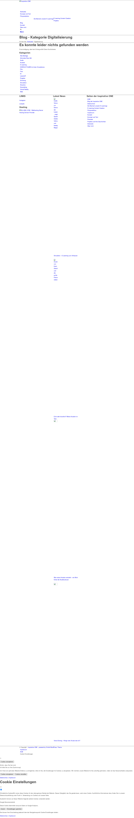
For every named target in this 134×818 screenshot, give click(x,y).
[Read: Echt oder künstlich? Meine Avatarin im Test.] (56, 280)
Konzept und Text (92, 117)
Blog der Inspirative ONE (94, 101)
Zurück (3, 809)
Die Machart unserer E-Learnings (44, 19)
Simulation (23, 83)
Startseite (90, 124)
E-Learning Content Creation (95, 108)
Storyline (22, 85)
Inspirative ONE (32, 747)
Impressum (90, 113)
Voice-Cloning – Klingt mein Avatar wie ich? (67, 741)
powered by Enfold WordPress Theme (50, 747)
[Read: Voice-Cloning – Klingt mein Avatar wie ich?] (56, 585)
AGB (88, 99)
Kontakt (89, 115)
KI (20, 74)
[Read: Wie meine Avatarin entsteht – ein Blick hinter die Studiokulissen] (56, 421)
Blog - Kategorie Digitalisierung (45, 37)
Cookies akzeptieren (7, 762)
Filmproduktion (91, 110)
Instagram (22, 100)
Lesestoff (23, 76)
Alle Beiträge (24, 56)
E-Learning (23, 65)
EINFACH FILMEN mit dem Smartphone (32, 67)
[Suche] (20, 30)
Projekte (22, 78)
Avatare (22, 63)
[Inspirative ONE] (35, 1)
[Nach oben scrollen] (0, 758)
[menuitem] (67, 12)
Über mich (90, 126)
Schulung (23, 80)
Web (21, 92)
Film (21, 69)
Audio (22, 60)
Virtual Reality (24, 89)
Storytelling (23, 87)
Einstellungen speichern (14, 809)
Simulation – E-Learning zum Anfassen (65, 256)
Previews (90, 119)
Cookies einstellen (20, 774)
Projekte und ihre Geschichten (96, 122)
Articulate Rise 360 (26, 58)
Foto (21, 71)
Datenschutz (91, 104)
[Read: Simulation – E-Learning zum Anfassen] (56, 128)
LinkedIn (21, 104)
